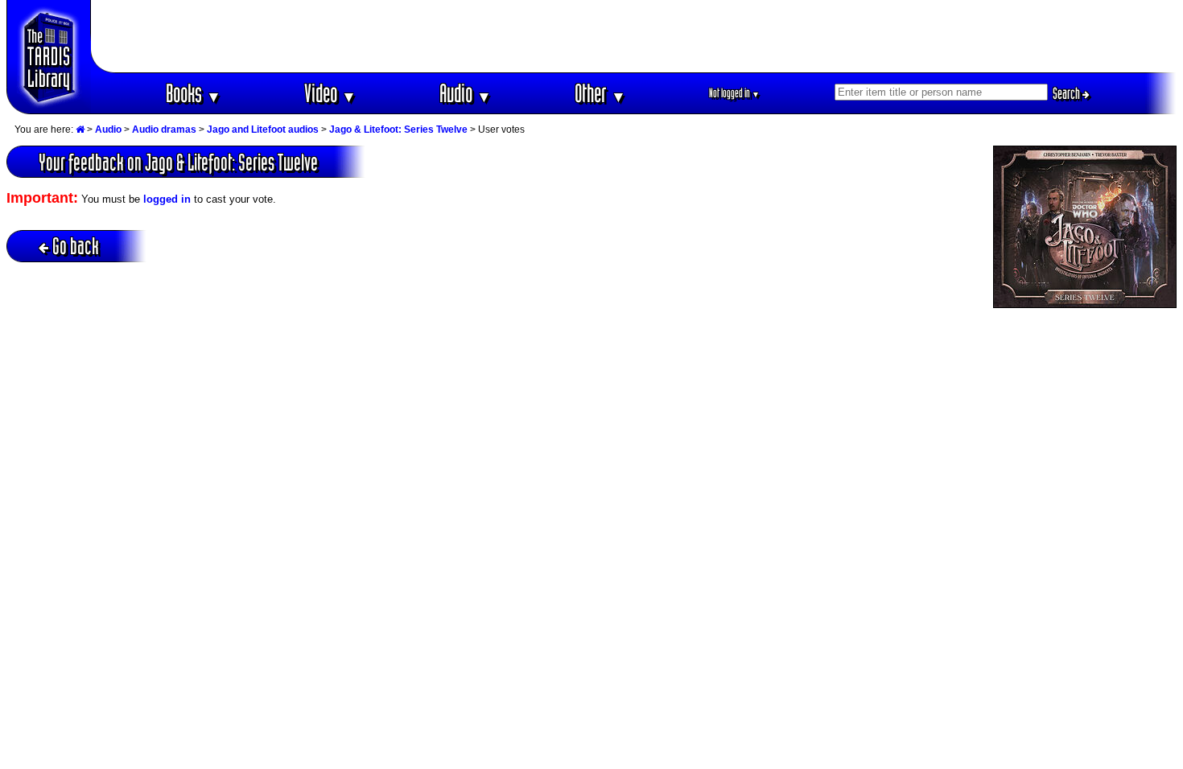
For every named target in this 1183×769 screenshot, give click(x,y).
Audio (465, 93)
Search (1067, 93)
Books (193, 93)
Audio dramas (164, 129)
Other (600, 93)
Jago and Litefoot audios (263, 129)
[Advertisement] (634, 36)
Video (330, 93)
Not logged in (734, 93)
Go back (75, 245)
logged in (167, 199)
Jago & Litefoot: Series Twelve (398, 129)
